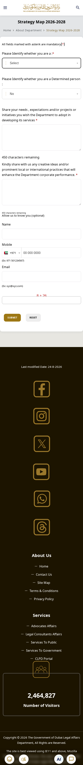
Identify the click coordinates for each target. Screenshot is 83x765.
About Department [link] (29, 30)
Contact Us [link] (44, 574)
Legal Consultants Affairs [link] (44, 634)
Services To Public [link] (44, 642)
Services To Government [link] (44, 650)
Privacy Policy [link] (44, 599)
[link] (5, 7)
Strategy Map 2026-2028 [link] (63, 30)
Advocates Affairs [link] (44, 626)
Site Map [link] (43, 583)
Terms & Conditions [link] (44, 591)
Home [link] (7, 30)
